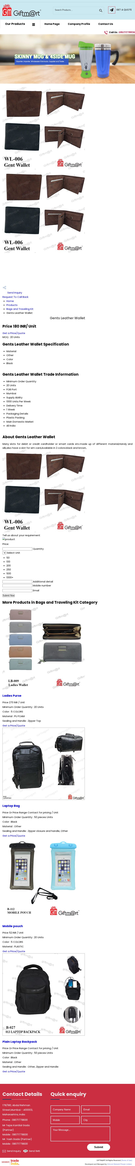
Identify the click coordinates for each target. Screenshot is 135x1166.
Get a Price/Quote (13, 333)
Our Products (15, 24)
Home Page (52, 24)
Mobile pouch (12, 926)
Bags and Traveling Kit (19, 309)
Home (10, 301)
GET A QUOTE (124, 9)
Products (11, 305)
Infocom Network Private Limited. (119, 1164)
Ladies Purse (11, 696)
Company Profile (79, 24)
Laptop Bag (11, 806)
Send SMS (34, 1151)
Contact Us (105, 24)
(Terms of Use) (126, 1160)
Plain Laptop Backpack (19, 1042)
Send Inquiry (14, 292)
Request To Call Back (15, 297)
